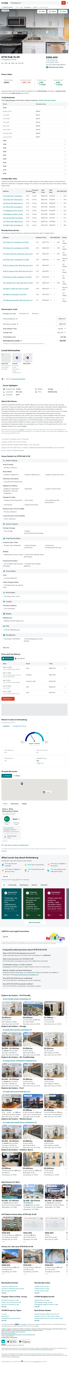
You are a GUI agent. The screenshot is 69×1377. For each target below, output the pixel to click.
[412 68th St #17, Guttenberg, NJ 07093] (12, 1256)
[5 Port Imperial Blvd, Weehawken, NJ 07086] (33, 1192)
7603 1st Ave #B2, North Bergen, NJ (15, 218)
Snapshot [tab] (6, 726)
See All (6, 876)
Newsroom (37, 1348)
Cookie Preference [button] (23, 1349)
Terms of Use (53, 1348)
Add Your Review (34, 922)
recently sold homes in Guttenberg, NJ (26, 974)
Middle (24, 804)
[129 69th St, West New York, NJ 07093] (12, 1039)
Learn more (4, 851)
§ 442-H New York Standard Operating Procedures (13, 1331)
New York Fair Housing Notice (8, 1333)
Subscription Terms (61, 1348)
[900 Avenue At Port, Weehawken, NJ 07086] (12, 1192)
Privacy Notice (8, 1349)
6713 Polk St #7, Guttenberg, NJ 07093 (15, 242)
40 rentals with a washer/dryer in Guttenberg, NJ (20, 1122)
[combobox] (37, 3)
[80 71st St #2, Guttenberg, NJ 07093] (54, 1159)
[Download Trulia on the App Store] (11, 1341)
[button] (63, 3)
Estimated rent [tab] (24, 313)
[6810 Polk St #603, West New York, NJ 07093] (33, 1039)
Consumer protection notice (28, 1334)
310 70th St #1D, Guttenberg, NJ (13, 207)
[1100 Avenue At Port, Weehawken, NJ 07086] (55, 1192)
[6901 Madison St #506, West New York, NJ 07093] (12, 1008)
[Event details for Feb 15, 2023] (65, 687)
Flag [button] (17, 915)
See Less (7, 647)
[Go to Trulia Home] (5, 3)
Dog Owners (24, 885)
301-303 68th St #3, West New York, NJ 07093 (18, 283)
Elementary (15, 804)
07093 (35, 7)
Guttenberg (27, 7)
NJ (21, 7)
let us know (16, 1356)
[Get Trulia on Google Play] (25, 1341)
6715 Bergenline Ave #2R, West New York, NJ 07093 (20, 300)
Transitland (23, 1324)
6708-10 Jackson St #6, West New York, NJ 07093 (19, 265)
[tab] (7, 658)
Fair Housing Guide (24, 1348)
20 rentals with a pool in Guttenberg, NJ (16, 1091)
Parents (34, 885)
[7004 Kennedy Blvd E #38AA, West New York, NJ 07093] (12, 1101)
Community (12, 885)
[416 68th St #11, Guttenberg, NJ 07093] (33, 1256)
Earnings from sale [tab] (9, 313)
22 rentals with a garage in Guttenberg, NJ (17, 1030)
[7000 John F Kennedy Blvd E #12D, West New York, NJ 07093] (54, 1101)
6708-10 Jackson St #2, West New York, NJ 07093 (19, 271)
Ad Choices (15, 1349)
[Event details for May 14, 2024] (65, 668)
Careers (32, 1348)
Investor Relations (45, 1348)
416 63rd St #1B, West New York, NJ (14, 203)
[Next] (66, 1012)
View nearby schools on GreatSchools (16, 845)
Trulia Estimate (9, 100)
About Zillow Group (14, 1348)
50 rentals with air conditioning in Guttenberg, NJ (20, 1060)
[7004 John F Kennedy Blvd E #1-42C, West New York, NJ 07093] (33, 1101)
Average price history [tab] (19, 726)
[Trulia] (3, 1341)
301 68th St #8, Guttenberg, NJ (13, 225)
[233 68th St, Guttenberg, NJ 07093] (12, 1159)
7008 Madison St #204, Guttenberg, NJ (16, 214)
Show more (7, 699)
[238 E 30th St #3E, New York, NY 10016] (55, 1224)
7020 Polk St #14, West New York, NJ (15, 199)
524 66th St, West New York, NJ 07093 (16, 288)
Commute (44, 885)
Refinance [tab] (35, 313)
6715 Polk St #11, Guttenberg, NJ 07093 (16, 248)
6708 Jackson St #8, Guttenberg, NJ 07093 (17, 277)
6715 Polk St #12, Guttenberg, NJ (13, 196)
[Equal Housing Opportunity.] (22, 1361)
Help (2, 1349)
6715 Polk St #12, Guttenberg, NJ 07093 (16, 259)
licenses (49, 1329)
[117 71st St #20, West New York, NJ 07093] (54, 1008)
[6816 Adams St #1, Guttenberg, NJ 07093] (33, 1159)
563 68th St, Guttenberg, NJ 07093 (14, 294)
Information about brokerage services (13, 1334)
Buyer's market (34, 743)
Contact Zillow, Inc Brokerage (9, 1337)
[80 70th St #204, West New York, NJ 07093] (33, 1008)
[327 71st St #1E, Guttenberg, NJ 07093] (55, 1256)
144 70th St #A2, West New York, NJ (15, 221)
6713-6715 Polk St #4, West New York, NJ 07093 (19, 254)
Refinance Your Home (56, 67)
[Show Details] (65, 108)
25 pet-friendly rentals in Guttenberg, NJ (17, 999)
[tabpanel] (34, 331)
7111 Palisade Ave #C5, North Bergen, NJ (16, 210)
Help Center (36, 1361)
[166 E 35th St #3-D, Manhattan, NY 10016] (33, 1224)
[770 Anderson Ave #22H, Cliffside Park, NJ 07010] (12, 1224)
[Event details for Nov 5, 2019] (65, 693)
